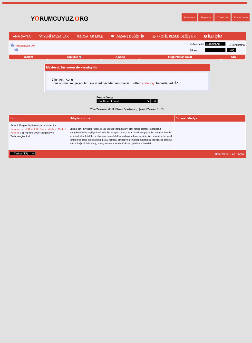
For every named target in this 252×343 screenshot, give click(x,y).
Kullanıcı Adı (197, 44)
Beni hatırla (238, 44)
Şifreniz (194, 50)
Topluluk (72, 57)
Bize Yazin (221, 153)
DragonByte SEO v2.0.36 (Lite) (28, 129)
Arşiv (241, 153)
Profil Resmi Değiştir (175, 36)
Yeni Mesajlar (55, 36)
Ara (233, 57)
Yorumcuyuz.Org (25, 45)
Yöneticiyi (148, 83)
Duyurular (206, 17)
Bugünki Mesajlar (180, 57)
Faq (233, 153)
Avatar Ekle (92, 36)
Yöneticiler (222, 17)
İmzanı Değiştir (129, 36)
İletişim (214, 36)
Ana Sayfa (22, 36)
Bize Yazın (189, 17)
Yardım (28, 57)
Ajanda (120, 57)
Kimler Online (241, 17)
